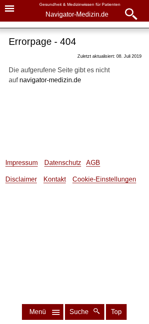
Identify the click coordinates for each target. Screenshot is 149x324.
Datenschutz (62, 162)
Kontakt (54, 179)
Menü (37, 311)
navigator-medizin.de (50, 79)
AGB (93, 162)
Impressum (21, 162)
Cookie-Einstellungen (104, 179)
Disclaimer (21, 179)
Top (116, 311)
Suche (80, 311)
